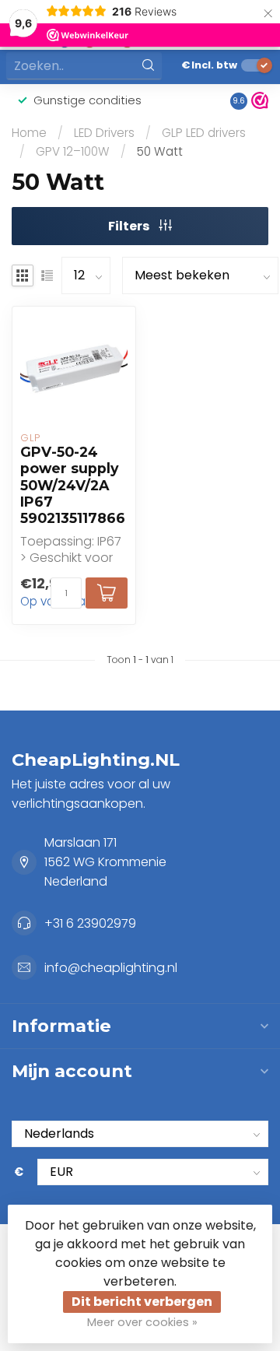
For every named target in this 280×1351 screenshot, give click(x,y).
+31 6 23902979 (90, 923)
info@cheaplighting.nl (110, 968)
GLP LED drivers (204, 133)
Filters (130, 226)
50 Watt (160, 151)
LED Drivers (104, 133)
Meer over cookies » (142, 1322)
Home (29, 133)
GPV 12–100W (73, 151)
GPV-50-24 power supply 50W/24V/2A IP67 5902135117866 (72, 485)
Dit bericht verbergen (142, 1302)
